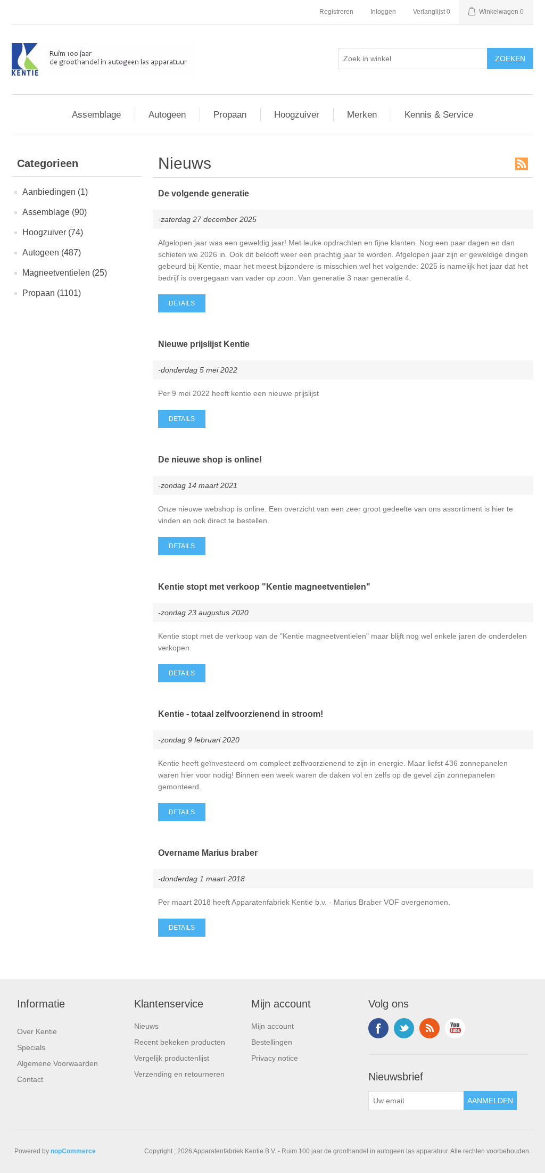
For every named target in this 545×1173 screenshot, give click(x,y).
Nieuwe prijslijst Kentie (204, 344)
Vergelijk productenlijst (171, 1058)
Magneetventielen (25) (64, 272)
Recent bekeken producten (179, 1042)
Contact (30, 1079)
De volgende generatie (203, 193)
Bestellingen (271, 1042)
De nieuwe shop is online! (210, 459)
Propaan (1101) (51, 293)
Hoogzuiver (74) (52, 232)
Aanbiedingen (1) (55, 191)
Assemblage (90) (54, 212)
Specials (31, 1047)
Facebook (378, 1028)
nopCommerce (73, 1151)
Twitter (404, 1028)
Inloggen (383, 11)
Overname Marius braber (208, 852)
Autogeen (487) (51, 252)
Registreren (336, 11)
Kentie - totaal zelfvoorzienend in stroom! (240, 713)
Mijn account (272, 1026)
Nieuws (146, 1026)
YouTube (455, 1028)
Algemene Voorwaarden (57, 1063)
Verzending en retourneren (179, 1074)
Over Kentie (37, 1031)
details (182, 303)
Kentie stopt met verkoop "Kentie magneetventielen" (264, 586)
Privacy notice (274, 1058)
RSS (521, 164)
